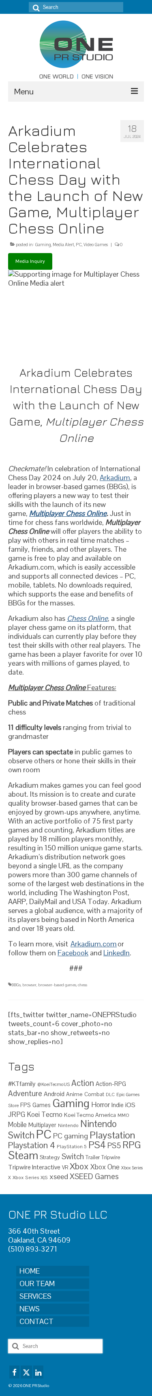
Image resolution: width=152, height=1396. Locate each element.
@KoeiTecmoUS (53, 1084)
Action (82, 1083)
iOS (130, 1105)
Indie (117, 1105)
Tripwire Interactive (34, 1167)
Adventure (25, 1093)
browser (29, 984)
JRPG (16, 1114)
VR (65, 1167)
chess (82, 984)
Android (54, 1094)
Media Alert (63, 244)
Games (41, 1105)
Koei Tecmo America (90, 1115)
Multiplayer (42, 1125)
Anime (74, 1094)
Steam (23, 1155)
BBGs (16, 984)
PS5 (114, 1145)
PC (79, 244)
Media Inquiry (30, 261)
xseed (58, 1176)
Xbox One (105, 1166)
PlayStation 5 (72, 1146)
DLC (110, 1094)
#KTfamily (22, 1083)
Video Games (95, 244)
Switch (73, 1156)
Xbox (79, 1166)
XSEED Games (94, 1176)
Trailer (93, 1157)
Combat (94, 1094)
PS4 (97, 1145)
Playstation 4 (31, 1145)
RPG (131, 1145)
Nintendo (68, 1125)
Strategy (50, 1157)
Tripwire (110, 1157)
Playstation (112, 1135)
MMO (123, 1115)
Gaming (43, 244)
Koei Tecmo (44, 1114)
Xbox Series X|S (30, 1177)
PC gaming (70, 1135)
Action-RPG (111, 1084)
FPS (25, 1105)
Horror (100, 1104)
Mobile (17, 1125)
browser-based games (57, 984)
